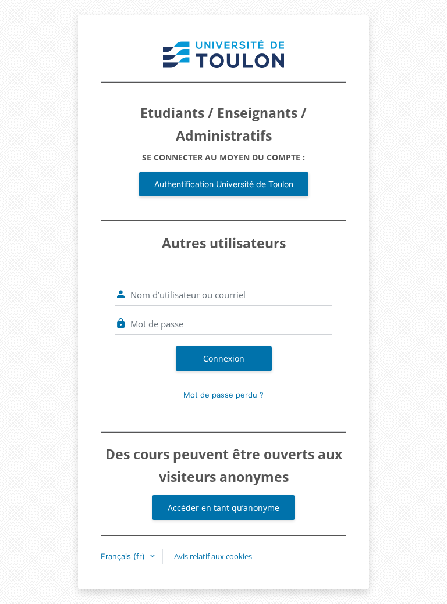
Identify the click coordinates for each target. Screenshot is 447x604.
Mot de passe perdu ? (223, 394)
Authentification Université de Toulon (223, 184)
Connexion (223, 358)
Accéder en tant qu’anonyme (223, 507)
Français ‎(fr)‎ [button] (124, 556)
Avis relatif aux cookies (213, 556)
